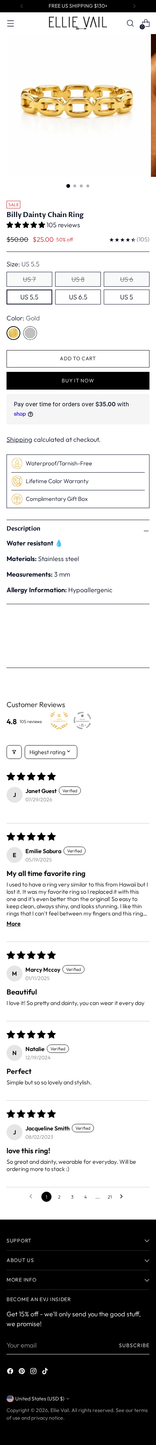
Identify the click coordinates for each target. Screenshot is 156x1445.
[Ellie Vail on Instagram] (34, 1372)
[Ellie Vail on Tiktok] (45, 1372)
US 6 (126, 279)
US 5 (126, 297)
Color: (23, 318)
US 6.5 (78, 297)
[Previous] (22, 6)
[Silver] (30, 333)
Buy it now (78, 380)
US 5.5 (29, 297)
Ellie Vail (59, 1410)
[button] (26, 225)
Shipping (19, 439)
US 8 (78, 279)
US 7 (29, 279)
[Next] (134, 6)
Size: (23, 264)
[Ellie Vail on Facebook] (11, 1372)
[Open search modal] (130, 23)
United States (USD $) (39, 1398)
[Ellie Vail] (78, 23)
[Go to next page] (123, 1197)
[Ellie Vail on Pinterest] (22, 1372)
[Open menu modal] (10, 23)
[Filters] (14, 752)
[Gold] (13, 333)
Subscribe (134, 1345)
